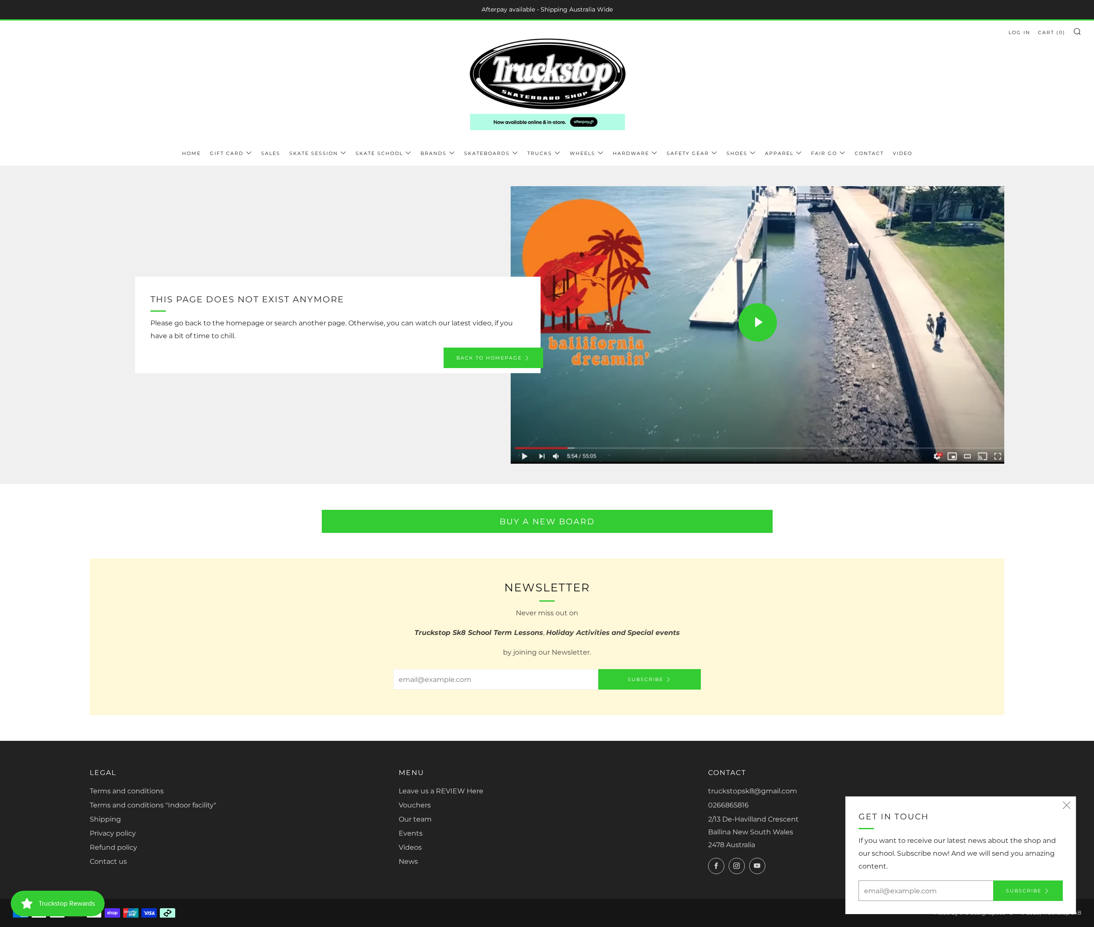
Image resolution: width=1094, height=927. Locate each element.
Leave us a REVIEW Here (441, 791)
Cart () (1051, 32)
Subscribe (645, 679)
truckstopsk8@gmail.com (752, 791)
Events (411, 833)
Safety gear (688, 153)
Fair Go (824, 153)
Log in (1019, 32)
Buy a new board (547, 521)
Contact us (108, 861)
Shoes (736, 153)
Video (902, 153)
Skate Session (313, 153)
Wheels (582, 153)
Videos (410, 847)
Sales (270, 153)
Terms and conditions (127, 791)
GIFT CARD (227, 153)
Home (191, 153)
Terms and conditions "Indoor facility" (153, 805)
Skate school (379, 153)
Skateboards (487, 153)
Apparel (779, 153)
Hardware (631, 153)
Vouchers (415, 805)
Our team (415, 819)
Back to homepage (489, 358)
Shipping (105, 819)
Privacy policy (113, 833)
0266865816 (728, 805)
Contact (869, 153)
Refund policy (113, 847)
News (408, 861)
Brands (434, 153)
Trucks (539, 153)
